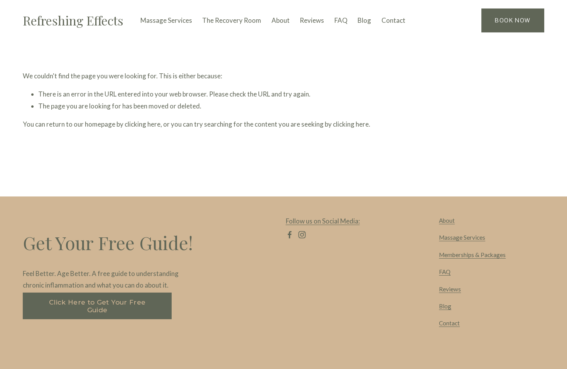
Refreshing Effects (73, 20)
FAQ (341, 20)
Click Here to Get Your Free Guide (97, 306)
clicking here (142, 124)
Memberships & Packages (472, 254)
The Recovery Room (231, 20)
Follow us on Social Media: (323, 221)
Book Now (512, 20)
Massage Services (462, 237)
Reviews (312, 20)
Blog (364, 20)
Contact (393, 20)
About (281, 20)
